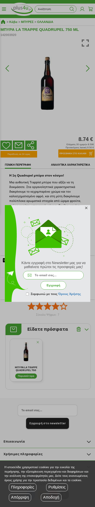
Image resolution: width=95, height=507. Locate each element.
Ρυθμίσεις (57, 487)
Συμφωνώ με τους (56, 294)
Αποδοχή (51, 497)
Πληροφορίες (22, 487)
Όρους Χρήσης (69, 294)
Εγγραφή (53, 285)
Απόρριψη (20, 497)
